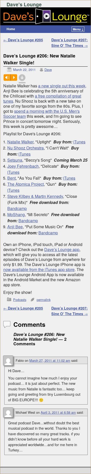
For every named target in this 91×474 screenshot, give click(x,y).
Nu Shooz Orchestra (25, 148)
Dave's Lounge (24, 4)
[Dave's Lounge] (45, 16)
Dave (48, 69)
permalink (44, 299)
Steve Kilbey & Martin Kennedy (35, 196)
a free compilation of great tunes (42, 98)
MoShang (16, 214)
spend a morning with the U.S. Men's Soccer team (41, 113)
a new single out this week (61, 86)
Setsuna (14, 160)
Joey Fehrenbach (23, 166)
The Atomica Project (25, 184)
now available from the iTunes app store (39, 269)
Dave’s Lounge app (61, 249)
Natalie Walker (20, 142)
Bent (11, 178)
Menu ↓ (78, 29)
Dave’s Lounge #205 (23, 39)
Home (11, 29)
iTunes (79, 142)
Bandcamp (17, 208)
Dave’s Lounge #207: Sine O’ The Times (69, 42)
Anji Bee (15, 227)
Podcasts (19, 299)
